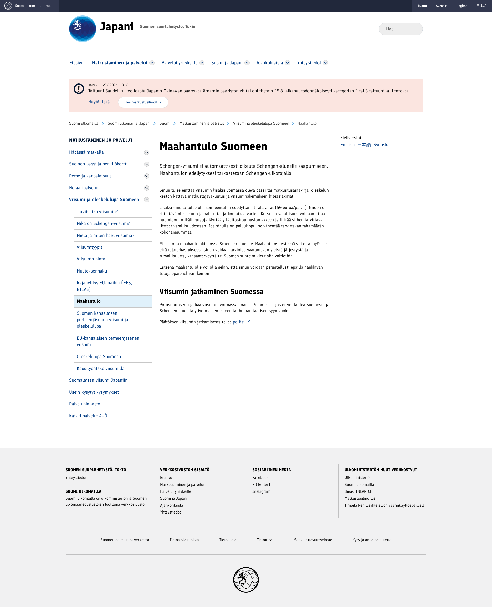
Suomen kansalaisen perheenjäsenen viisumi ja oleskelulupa (102, 319)
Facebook (260, 477)
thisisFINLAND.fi (358, 491)
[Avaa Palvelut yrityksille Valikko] (202, 63)
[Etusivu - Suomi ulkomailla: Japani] (82, 28)
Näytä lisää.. (100, 102)
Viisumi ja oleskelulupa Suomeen (260, 123)
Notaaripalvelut (84, 188)
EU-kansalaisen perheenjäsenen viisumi (108, 341)
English (462, 6)
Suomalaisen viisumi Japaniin (98, 380)
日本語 (482, 6)
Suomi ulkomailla (84, 123)
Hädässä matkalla (86, 152)
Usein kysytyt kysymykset (94, 392)
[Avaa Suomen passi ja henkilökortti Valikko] (146, 164)
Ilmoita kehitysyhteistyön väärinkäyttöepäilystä (385, 505)
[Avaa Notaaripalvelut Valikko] (146, 188)
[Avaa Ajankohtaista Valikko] (288, 63)
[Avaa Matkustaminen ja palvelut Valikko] (152, 63)
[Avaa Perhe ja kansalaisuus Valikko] (146, 176)
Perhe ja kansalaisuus (90, 176)
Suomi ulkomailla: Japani (128, 123)
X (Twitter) (261, 484)
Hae (415, 29)
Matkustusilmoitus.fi (362, 498)
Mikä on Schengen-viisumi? (103, 223)
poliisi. (239, 322)
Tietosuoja (228, 539)
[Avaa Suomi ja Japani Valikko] (247, 63)
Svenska (441, 6)
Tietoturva (265, 539)
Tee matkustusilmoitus (143, 102)
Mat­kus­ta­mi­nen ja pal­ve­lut (201, 123)
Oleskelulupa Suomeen (99, 356)
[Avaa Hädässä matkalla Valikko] (146, 152)
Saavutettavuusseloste (313, 539)
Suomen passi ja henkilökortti (98, 164)
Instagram (261, 491)
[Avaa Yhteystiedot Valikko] (325, 63)
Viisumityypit (89, 247)
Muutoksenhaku (92, 271)
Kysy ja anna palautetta (372, 539)
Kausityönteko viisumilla (101, 368)
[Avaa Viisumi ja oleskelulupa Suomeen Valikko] (146, 200)
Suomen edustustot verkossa (124, 539)
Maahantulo (89, 301)
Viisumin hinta (91, 259)
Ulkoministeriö (357, 477)
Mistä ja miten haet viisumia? (106, 235)
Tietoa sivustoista (184, 539)
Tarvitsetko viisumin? (97, 211)
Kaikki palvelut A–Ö (88, 416)
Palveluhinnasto (84, 404)
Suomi (164, 123)
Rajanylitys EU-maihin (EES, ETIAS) (104, 286)
